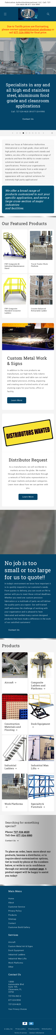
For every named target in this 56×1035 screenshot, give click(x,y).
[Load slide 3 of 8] (23, 133)
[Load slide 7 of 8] (35, 133)
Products (12, 915)
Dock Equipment (40, 723)
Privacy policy (20, 1029)
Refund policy (47, 1029)
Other (10, 967)
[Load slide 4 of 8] (26, 133)
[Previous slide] (12, 133)
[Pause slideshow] (53, 133)
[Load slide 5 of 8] (29, 133)
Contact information (36, 1033)
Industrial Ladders (10, 767)
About (11, 902)
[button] (5, 14)
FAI (11, 1029)
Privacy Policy (14, 911)
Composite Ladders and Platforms (38, 685)
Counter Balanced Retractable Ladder (39, 310)
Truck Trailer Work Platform (39, 265)
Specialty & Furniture (37, 805)
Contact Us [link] (10, 840)
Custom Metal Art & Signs (20, 946)
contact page (36, 868)
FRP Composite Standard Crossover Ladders (13, 311)
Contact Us (28, 119)
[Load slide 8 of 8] (39, 133)
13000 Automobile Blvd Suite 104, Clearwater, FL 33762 (16, 987)
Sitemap (12, 919)
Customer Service (16, 907)
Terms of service (20, 1033)
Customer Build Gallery (19, 927)
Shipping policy (33, 1029)
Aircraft (9, 682)
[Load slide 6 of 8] (32, 133)
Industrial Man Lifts (40, 767)
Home (11, 898)
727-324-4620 (14, 1004)
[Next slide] (43, 133)
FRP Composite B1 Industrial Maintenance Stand (14, 266)
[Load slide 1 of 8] (17, 133)
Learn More (16, 400)
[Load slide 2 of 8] (20, 133)
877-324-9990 (22, 32)
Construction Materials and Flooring (13, 726)
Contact (12, 923)
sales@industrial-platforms (35, 29)
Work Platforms (14, 803)
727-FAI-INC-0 (14, 996)
